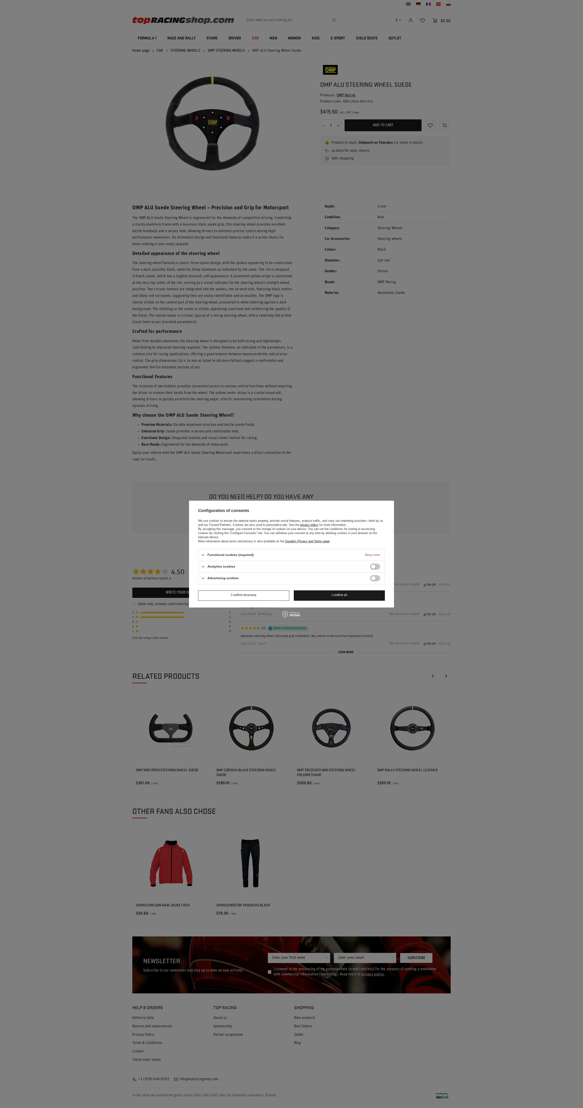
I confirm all (339, 595)
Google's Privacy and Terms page (307, 541)
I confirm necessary (243, 595)
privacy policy (309, 525)
